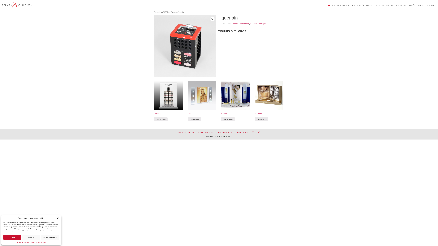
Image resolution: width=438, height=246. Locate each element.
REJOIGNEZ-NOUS (225, 132)
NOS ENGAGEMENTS (385, 5)
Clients (235, 24)
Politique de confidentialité (38, 242)
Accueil (156, 12)
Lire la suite (161, 119)
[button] (58, 218)
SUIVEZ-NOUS (242, 132)
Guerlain (253, 24)
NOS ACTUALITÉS (407, 5)
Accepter (12, 237)
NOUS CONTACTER (426, 5)
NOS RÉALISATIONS (365, 5)
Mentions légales (186, 132)
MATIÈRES (165, 12)
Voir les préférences (50, 237)
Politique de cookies (22, 242)
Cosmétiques (244, 24)
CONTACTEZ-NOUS (205, 132)
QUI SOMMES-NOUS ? (341, 5)
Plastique (174, 12)
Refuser (31, 237)
